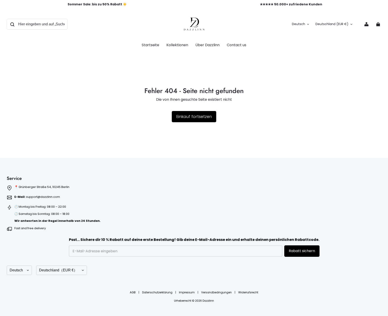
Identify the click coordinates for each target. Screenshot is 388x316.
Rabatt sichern (302, 250)
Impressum (187, 292)
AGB (133, 292)
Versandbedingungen (216, 292)
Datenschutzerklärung (157, 292)
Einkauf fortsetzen (194, 116)
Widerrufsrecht (248, 292)
